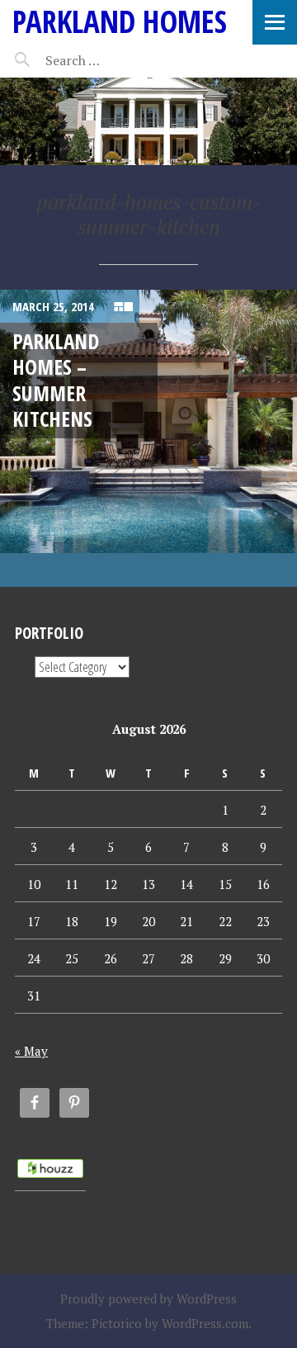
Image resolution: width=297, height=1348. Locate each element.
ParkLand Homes (119, 21)
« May (31, 1051)
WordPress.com (205, 1323)
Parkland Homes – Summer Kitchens (55, 380)
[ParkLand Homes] (148, 121)
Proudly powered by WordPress (148, 1298)
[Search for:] (113, 60)
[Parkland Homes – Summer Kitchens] (148, 438)
